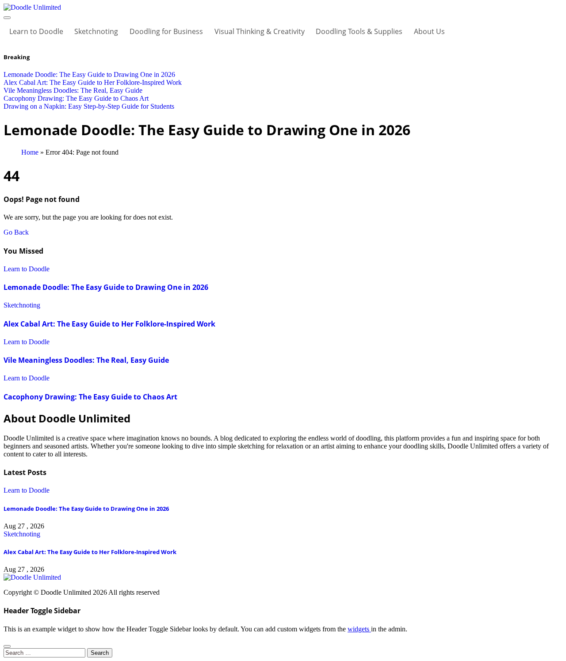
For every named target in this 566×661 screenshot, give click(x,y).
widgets (359, 629)
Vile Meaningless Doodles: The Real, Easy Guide (86, 360)
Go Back (16, 232)
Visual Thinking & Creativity (259, 31)
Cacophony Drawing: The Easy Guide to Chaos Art (90, 397)
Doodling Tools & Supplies (359, 31)
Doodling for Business (166, 31)
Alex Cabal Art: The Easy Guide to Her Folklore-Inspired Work (109, 324)
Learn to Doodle (36, 31)
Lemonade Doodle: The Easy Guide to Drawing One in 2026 (106, 287)
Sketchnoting (96, 31)
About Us (429, 31)
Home (29, 152)
